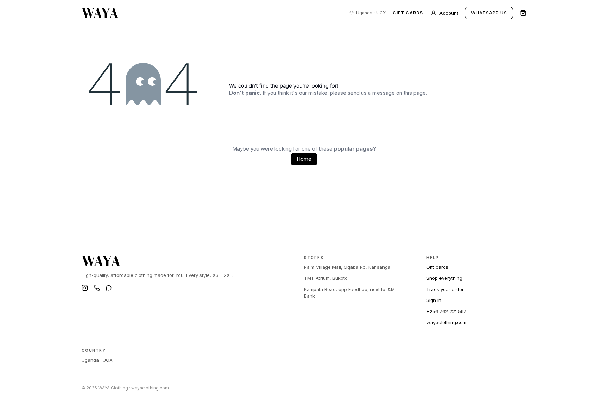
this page (415, 92)
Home (304, 159)
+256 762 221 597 (446, 311)
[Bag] (523, 13)
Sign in (433, 300)
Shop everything (444, 278)
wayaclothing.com (446, 322)
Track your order (445, 289)
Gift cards (408, 13)
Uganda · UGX (97, 360)
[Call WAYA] (97, 288)
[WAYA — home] (100, 13)
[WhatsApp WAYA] (109, 288)
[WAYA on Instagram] (85, 288)
